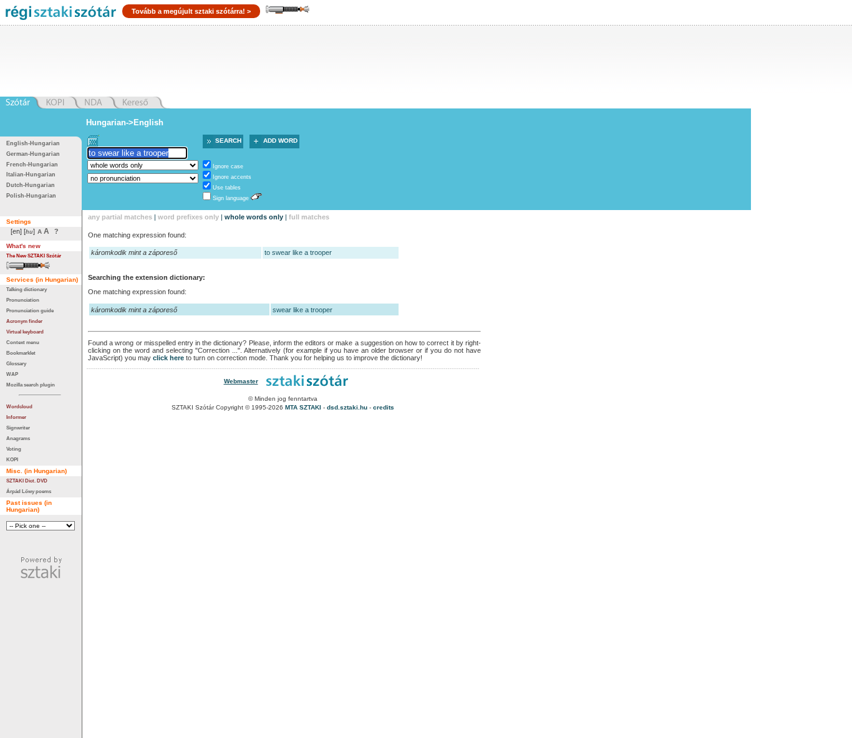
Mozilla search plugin (30, 384)
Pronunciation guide (30, 310)
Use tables (227, 187)
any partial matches (120, 217)
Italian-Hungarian (31, 174)
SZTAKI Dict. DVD (26, 480)
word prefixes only (188, 217)
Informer (16, 417)
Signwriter (18, 427)
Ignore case (228, 166)
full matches (309, 217)
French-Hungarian (32, 164)
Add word (280, 140)
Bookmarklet (21, 353)
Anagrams (18, 438)
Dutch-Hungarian (30, 185)
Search (228, 140)
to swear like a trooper (298, 252)
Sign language (231, 198)
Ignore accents (232, 177)
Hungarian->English (124, 122)
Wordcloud (19, 406)
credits (383, 407)
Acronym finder (24, 321)
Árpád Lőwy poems (28, 491)
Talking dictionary (26, 289)
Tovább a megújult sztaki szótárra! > (191, 11)
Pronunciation (22, 300)
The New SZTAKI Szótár (33, 255)
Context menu (22, 342)
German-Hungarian (33, 154)
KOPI (12, 459)
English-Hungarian (33, 143)
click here (168, 358)
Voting (13, 449)
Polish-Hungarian (31, 196)
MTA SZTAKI (303, 407)
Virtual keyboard (25, 331)
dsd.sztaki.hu (347, 407)
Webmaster (241, 381)
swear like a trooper (302, 310)
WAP (12, 374)
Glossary (16, 363)
